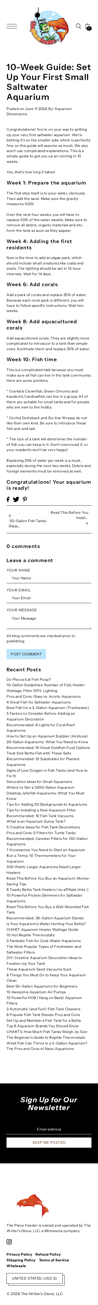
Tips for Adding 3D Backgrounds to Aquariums (47, 804)
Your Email (19, 590)
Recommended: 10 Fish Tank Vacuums (40, 816)
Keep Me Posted (49, 1142)
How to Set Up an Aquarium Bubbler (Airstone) (47, 736)
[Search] (78, 26)
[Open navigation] (13, 26)
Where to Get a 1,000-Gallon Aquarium (40, 787)
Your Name (18, 570)
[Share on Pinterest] (25, 499)
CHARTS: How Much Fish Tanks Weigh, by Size (47, 1032)
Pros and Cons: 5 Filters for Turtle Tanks (41, 833)
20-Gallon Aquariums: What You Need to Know (47, 742)
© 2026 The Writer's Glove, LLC (35, 1293)
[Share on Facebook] (8, 499)
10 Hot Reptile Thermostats (30, 935)
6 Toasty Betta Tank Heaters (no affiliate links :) (48, 889)
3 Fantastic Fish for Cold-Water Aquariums (44, 941)
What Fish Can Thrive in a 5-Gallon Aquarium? (47, 1043)
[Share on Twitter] (16, 499)
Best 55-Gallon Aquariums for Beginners (42, 986)
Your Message (22, 610)
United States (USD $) (34, 1278)
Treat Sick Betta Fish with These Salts (39, 753)
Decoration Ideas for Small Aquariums (39, 781)
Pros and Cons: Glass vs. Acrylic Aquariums (43, 696)
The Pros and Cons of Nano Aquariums (40, 1049)
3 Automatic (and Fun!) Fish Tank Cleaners (43, 1009)
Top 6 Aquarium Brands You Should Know (43, 1026)
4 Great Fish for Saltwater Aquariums (39, 702)
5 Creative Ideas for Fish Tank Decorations (43, 827)
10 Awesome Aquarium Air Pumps (36, 992)
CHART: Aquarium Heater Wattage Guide (42, 929)
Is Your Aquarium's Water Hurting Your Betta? (46, 924)
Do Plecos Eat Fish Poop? (29, 679)
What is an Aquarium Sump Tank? (36, 821)
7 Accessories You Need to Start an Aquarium (46, 850)
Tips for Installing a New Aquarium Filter (41, 810)
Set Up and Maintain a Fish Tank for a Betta (44, 1020)
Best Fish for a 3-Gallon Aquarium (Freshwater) (48, 708)
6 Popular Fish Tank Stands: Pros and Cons (43, 1015)
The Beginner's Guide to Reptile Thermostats (46, 1037)
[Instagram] (9, 1242)
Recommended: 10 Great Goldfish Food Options (48, 748)
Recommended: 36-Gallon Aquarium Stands (45, 918)
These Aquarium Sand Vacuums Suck (39, 969)
